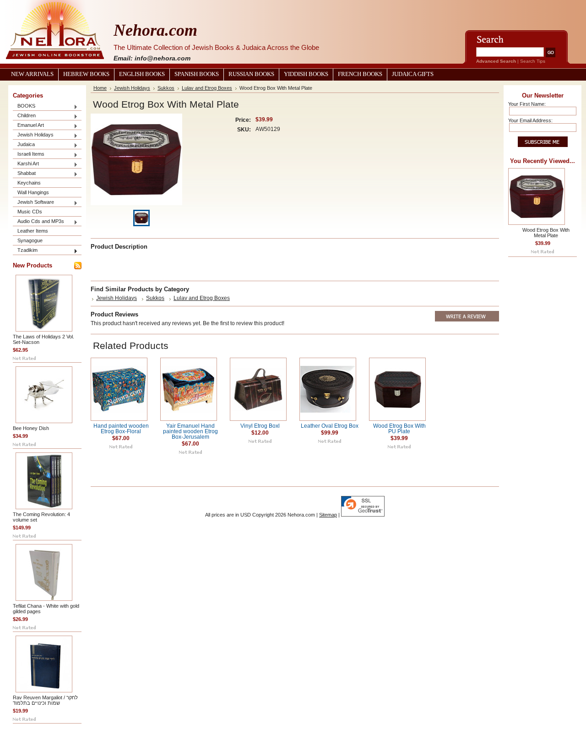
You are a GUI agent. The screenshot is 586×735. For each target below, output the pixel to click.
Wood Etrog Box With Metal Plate (546, 232)
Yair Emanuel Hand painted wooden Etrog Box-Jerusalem (190, 431)
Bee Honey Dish (31, 428)
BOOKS (24, 106)
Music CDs (29, 211)
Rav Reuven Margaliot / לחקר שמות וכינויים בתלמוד (45, 700)
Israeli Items (28, 154)
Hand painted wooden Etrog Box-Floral (121, 428)
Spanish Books (196, 74)
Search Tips (532, 61)
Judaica (24, 145)
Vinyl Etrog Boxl (260, 426)
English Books (142, 74)
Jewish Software (33, 202)
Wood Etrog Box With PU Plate (399, 428)
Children (24, 116)
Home (100, 88)
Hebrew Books (86, 74)
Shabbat (24, 173)
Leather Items (32, 231)
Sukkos (165, 88)
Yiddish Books (306, 74)
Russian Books (251, 74)
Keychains (29, 182)
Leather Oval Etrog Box (329, 426)
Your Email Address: (530, 120)
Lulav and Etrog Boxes (207, 88)
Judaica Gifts (413, 74)
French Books (360, 74)
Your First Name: (527, 104)
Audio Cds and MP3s (38, 221)
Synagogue (30, 240)
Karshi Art (26, 164)
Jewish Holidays (33, 135)
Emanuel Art (28, 125)
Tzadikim (25, 250)
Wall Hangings (33, 192)
